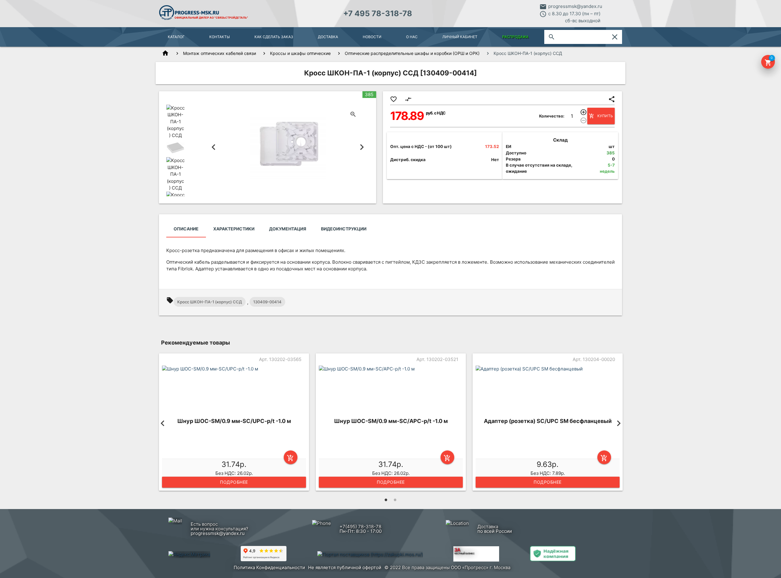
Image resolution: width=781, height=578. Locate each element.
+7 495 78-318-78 (377, 13)
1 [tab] (386, 500)
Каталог (176, 36)
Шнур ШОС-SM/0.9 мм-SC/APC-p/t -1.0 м (391, 421)
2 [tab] (395, 500)
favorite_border (393, 99)
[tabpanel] (234, 423)
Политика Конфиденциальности (269, 567)
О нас (412, 36)
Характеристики (233, 228)
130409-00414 (267, 301)
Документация (287, 228)
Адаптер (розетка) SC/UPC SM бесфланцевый (548, 421)
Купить (601, 116)
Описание (186, 228)
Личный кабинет (459, 36)
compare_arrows (408, 99)
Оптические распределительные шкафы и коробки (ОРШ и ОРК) (412, 53)
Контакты (219, 36)
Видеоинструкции (343, 228)
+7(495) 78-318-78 (360, 526)
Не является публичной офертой (344, 567)
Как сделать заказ (273, 36)
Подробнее (234, 482)
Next (362, 147)
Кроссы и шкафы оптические (300, 53)
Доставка (328, 36)
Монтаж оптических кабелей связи (219, 53)
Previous (214, 147)
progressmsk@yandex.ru (575, 6)
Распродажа (515, 36)
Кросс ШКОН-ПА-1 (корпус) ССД (209, 301)
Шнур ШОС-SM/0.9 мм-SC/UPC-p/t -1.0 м (234, 421)
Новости (372, 36)
